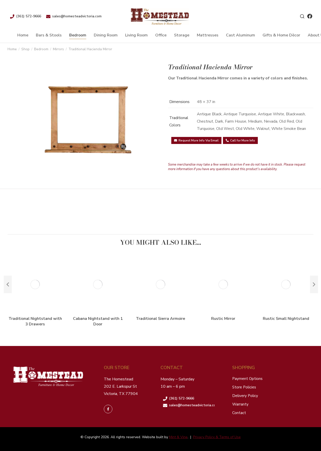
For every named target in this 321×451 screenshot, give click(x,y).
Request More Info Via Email (199, 140)
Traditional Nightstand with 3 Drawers (35, 321)
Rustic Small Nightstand (286, 318)
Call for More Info (242, 140)
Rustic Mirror (223, 318)
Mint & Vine (178, 437)
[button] (8, 284)
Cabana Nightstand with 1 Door (98, 321)
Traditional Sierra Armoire (160, 318)
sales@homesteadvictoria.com (77, 16)
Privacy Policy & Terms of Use (217, 437)
